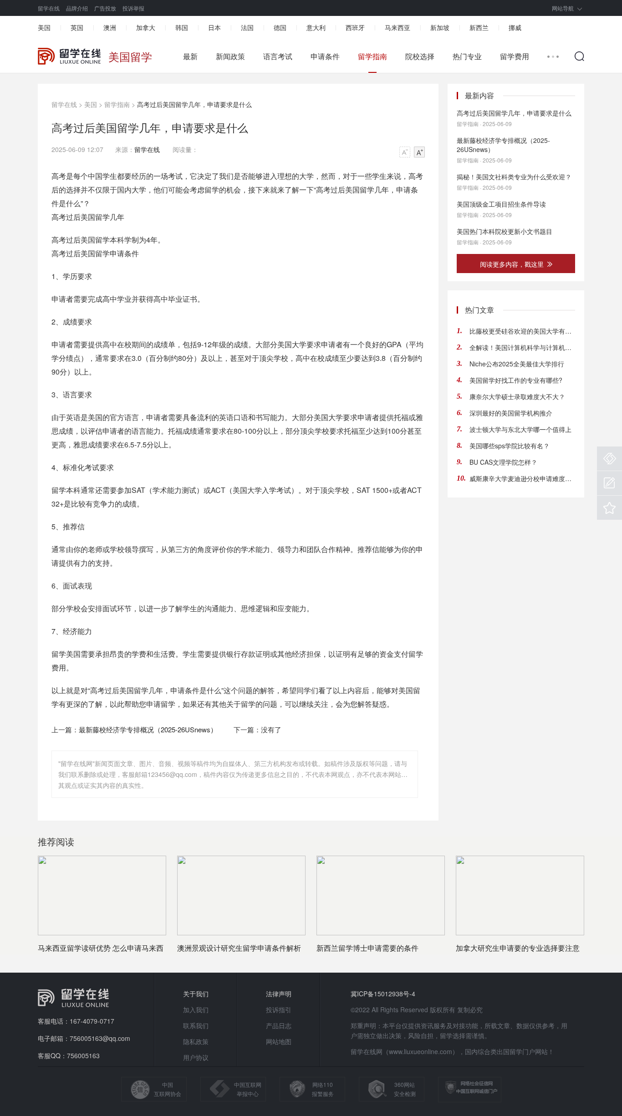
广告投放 (105, 8)
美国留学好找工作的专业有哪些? (515, 380)
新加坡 (439, 27)
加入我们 (196, 1009)
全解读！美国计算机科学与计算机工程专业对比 (522, 347)
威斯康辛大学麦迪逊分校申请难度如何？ (522, 478)
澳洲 (109, 27)
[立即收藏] (609, 508)
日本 (214, 27)
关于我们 (196, 993)
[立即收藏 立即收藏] (609, 508)
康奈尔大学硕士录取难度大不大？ (517, 396)
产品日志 (278, 1025)
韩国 (181, 27)
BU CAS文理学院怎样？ (503, 462)
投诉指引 (278, 1009)
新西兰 (479, 27)
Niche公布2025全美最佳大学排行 (516, 363)
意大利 (316, 27)
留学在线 (49, 8)
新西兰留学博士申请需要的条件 (367, 948)
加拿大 (145, 27)
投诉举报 (133, 8)
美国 (44, 27)
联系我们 (196, 1025)
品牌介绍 (77, 8)
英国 (77, 27)
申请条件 (325, 56)
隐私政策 (196, 1041)
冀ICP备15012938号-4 (383, 993)
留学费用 (514, 56)
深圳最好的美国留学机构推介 (510, 412)
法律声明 (278, 993)
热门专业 (467, 56)
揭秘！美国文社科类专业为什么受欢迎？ (514, 176)
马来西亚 (397, 27)
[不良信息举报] (609, 458)
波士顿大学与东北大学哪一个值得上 (520, 429)
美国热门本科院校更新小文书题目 (504, 231)
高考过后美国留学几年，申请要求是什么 (514, 112)
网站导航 (563, 8)
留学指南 (372, 56)
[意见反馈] (609, 483)
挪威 (515, 27)
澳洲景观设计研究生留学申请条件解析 (239, 948)
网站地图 (278, 1041)
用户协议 (196, 1057)
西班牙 (355, 27)
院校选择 (419, 56)
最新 (190, 56)
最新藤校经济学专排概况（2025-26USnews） (148, 729)
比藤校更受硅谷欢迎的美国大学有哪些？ (522, 330)
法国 (247, 27)
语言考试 (277, 56)
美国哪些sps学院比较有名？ (509, 445)
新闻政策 (230, 56)
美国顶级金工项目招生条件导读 (501, 203)
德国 (280, 27)
